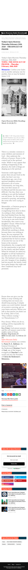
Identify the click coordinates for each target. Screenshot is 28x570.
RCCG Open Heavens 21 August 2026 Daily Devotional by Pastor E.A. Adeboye (17, 494)
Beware (4, 544)
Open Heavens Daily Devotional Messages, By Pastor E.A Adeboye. (16, 567)
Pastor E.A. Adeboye (12, 344)
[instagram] (8, 484)
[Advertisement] (14, 16)
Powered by (10, 468)
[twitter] (20, 477)
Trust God (18, 544)
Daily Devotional (9, 341)
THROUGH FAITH (11, 544)
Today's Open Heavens (10, 37)
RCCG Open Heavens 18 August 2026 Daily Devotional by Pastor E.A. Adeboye (17, 501)
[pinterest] (20, 480)
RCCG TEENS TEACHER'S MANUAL (14, 541)
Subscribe (14, 463)
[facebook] (8, 477)
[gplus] (8, 480)
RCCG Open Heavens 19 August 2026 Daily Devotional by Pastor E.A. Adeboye (17, 509)
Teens (3, 541)
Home (3, 37)
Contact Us (18, 564)
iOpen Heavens (6, 52)
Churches (14, 352)
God (5, 350)
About (13, 564)
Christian (16, 348)
